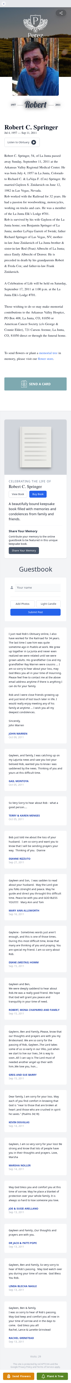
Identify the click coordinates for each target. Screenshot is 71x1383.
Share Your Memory (24, 550)
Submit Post (35, 612)
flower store (45, 358)
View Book (18, 494)
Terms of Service (45, 1366)
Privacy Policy (25, 1366)
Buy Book (38, 494)
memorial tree (48, 353)
